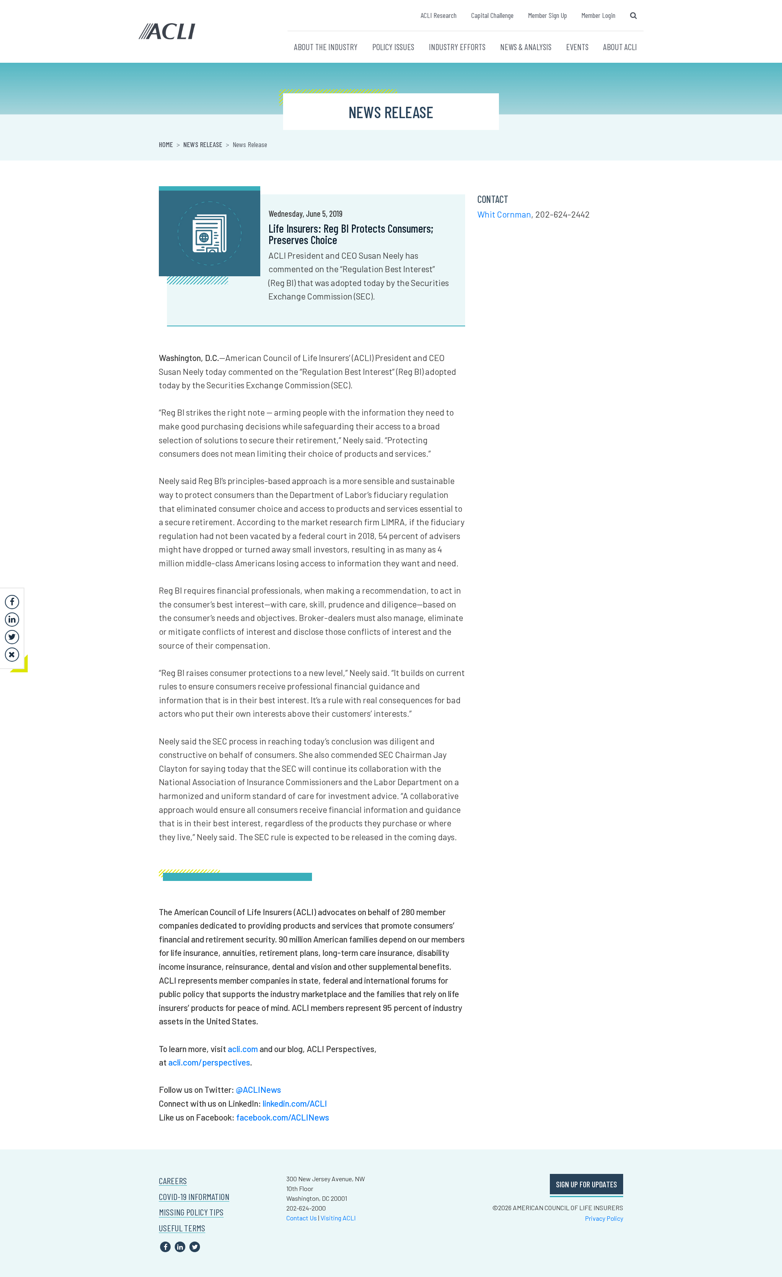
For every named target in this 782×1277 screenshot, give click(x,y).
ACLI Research (439, 15)
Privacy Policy (604, 1218)
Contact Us (301, 1218)
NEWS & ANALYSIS (525, 47)
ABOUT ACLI (620, 47)
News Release (202, 144)
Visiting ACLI (338, 1218)
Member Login (598, 15)
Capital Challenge (492, 15)
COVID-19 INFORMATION (194, 1196)
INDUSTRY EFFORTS (457, 47)
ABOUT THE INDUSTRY (326, 47)
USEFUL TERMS (182, 1228)
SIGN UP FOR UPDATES (586, 1184)
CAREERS (173, 1181)
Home (166, 144)
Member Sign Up (547, 15)
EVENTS (577, 47)
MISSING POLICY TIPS (191, 1212)
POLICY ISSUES (393, 47)
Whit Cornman (504, 214)
